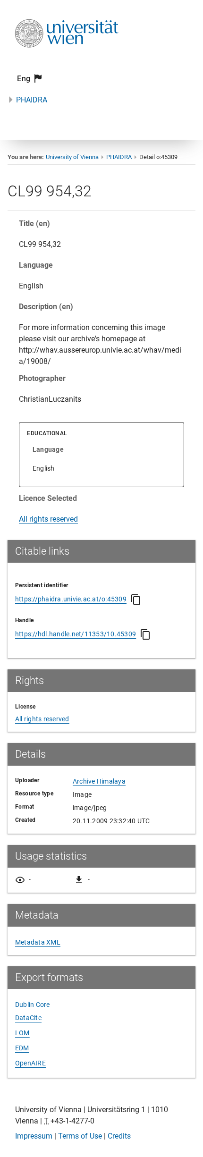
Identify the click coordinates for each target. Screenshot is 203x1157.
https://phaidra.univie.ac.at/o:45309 (71, 599)
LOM (22, 1033)
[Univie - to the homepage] (67, 60)
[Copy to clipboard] (136, 599)
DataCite (28, 1018)
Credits (119, 1136)
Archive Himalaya (99, 781)
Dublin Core (32, 1004)
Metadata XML (37, 942)
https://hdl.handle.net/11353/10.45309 (75, 634)
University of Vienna (72, 156)
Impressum (33, 1136)
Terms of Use (80, 1136)
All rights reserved (48, 519)
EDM (22, 1048)
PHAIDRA (31, 99)
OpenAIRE (30, 1063)
